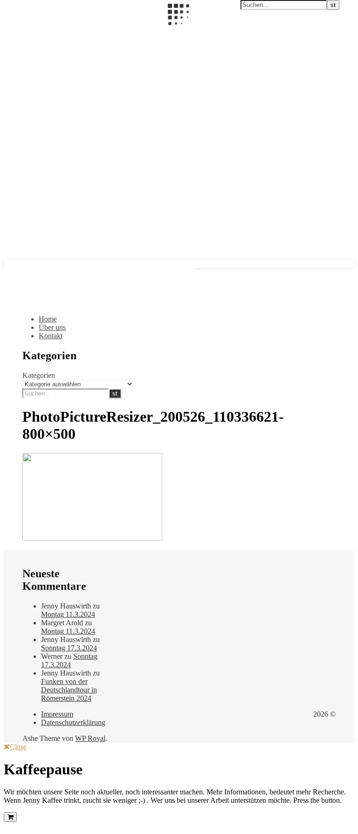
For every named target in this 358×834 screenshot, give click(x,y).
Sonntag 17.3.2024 (69, 648)
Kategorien (38, 375)
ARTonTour (22, 31)
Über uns (52, 327)
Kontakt (50, 336)
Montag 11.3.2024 (68, 614)
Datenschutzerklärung (73, 722)
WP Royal (90, 738)
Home (48, 319)
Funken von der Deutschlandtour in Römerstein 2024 (69, 689)
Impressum (57, 714)
